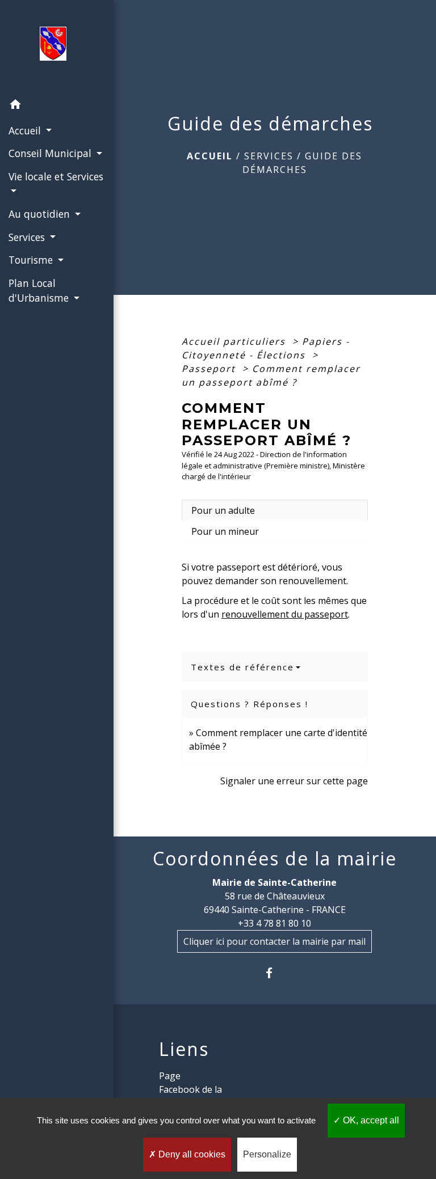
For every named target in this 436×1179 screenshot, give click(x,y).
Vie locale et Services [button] (56, 176)
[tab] (275, 510)
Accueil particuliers (235, 341)
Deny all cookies (190, 1154)
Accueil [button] (26, 130)
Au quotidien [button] (41, 214)
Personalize (267, 1154)
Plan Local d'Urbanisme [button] (40, 290)
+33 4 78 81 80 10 (274, 923)
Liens (184, 1049)
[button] (57, 106)
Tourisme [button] (32, 260)
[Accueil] (56, 47)
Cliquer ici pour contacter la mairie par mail (274, 941)
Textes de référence (242, 667)
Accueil (210, 156)
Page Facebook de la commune (190, 1089)
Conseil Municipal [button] (51, 153)
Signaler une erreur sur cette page (294, 781)
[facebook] (274, 973)
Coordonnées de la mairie (275, 858)
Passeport (210, 368)
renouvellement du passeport (284, 614)
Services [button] (28, 237)
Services (269, 156)
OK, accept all (370, 1120)
